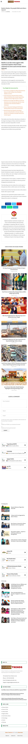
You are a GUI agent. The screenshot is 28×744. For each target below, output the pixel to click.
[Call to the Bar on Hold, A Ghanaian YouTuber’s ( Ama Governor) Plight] (5, 542)
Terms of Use (19, 735)
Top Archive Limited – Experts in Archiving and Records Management (18, 533)
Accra (9, 453)
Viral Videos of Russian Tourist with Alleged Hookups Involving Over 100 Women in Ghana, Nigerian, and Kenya (19, 620)
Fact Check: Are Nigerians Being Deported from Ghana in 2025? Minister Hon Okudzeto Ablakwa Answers (14, 92)
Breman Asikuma (12, 575)
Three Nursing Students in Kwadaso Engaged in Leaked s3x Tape (18, 594)
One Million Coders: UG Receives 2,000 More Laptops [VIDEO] (13, 689)
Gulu (9, 560)
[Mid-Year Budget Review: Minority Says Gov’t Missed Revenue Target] (14, 305)
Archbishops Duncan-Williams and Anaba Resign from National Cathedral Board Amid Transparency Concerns (18, 586)
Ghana (9, 553)
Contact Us (13, 735)
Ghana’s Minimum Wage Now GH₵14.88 (17, 508)
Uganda (13, 560)
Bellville (10, 445)
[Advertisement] (14, 28)
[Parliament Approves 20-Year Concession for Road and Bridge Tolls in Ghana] (14, 329)
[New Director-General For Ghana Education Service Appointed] (5, 525)
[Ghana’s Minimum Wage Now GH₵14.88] (5, 509)
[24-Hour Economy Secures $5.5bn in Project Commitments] (14, 258)
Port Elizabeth (11, 460)
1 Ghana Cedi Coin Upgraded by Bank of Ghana (18, 516)
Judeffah (8, 11)
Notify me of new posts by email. (8, 428)
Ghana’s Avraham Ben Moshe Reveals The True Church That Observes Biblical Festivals (17, 602)
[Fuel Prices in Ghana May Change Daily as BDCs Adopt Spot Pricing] (14, 281)
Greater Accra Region (16, 453)
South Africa (15, 445)
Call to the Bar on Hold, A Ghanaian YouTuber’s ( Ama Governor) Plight (19, 540)
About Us (7, 735)
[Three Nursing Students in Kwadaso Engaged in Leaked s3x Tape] (5, 594)
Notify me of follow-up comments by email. (10, 424)
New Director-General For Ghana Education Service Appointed (18, 524)
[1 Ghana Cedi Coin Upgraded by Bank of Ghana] (5, 517)
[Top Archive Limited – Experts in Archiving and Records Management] (5, 533)
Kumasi (10, 568)
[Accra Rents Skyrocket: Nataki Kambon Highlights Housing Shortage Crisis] (14, 376)
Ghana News (20, 732)
